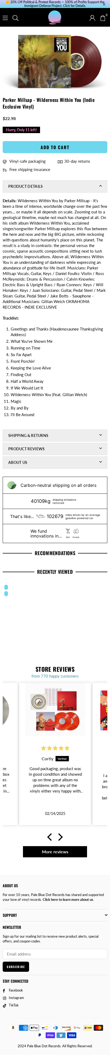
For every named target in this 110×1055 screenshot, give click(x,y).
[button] (102, 17)
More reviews (55, 851)
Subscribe (16, 967)
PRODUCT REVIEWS (26, 449)
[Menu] (5, 17)
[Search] (15, 17)
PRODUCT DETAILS (25, 186)
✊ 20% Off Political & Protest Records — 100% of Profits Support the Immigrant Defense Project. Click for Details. (55, 4)
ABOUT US (17, 462)
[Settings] (92, 17)
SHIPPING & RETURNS (28, 435)
